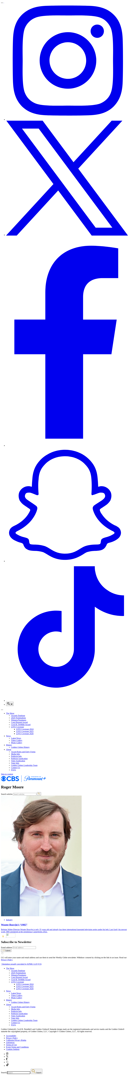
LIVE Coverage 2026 (25, 734)
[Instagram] (67, 119)
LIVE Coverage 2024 (25, 729)
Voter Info (15, 763)
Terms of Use (11, 1045)
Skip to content (7, 774)
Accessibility (11, 1036)
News (8, 736)
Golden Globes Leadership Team (24, 765)
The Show (10, 713)
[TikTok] (67, 701)
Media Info (15, 754)
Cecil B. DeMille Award (20, 725)
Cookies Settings (12, 1049)
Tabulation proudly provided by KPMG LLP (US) (21, 964)
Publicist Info (16, 756)
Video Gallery (16, 740)
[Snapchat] (67, 561)
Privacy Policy (6, 960)
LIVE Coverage (17, 727)
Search (3, 1072)
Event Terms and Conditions (17, 1047)
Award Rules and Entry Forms (23, 752)
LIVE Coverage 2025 (25, 731)
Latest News (16, 738)
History (9, 745)
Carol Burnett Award (19, 722)
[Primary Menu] (2, 2)
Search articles (6, 794)
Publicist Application (19, 758)
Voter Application (18, 761)
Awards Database (18, 715)
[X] (67, 235)
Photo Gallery (16, 743)
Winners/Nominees (18, 720)
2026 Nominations (18, 718)
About (8, 749)
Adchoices (10, 1042)
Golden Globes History (20, 747)
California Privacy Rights (16, 1040)
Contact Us (15, 768)
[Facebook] (67, 445)
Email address (6, 947)
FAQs (13, 770)
